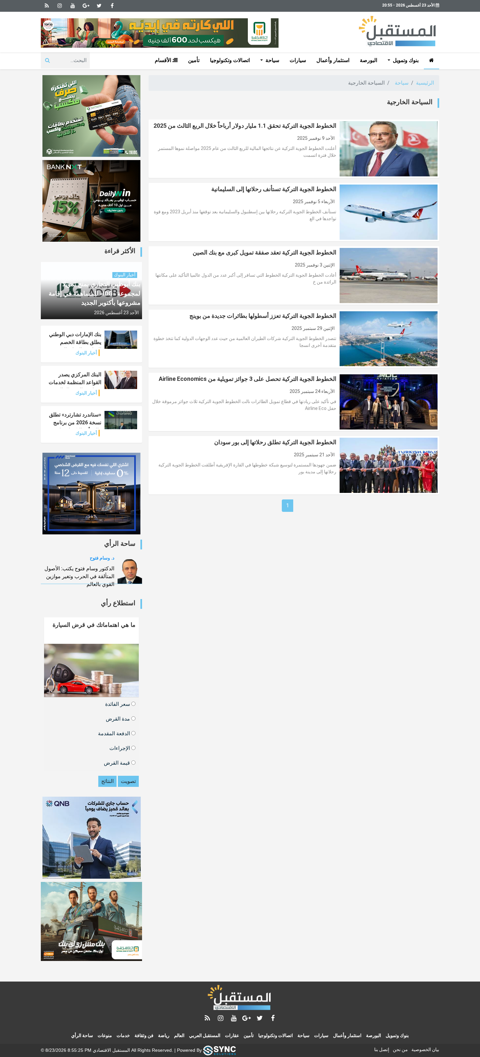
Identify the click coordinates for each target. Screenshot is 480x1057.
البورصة (368, 60)
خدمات (123, 1035)
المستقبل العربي (204, 1035)
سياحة (401, 83)
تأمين (194, 60)
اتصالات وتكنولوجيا (230, 60)
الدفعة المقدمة (114, 733)
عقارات (232, 1035)
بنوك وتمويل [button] (405, 60)
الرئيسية (425, 83)
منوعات (105, 1035)
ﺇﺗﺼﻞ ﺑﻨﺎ (381, 1049)
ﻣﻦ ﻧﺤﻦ (400, 1049)
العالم (179, 1035)
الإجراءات (120, 748)
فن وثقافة (144, 1035)
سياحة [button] (271, 60)
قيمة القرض (117, 762)
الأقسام (163, 60)
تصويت (128, 781)
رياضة (163, 1035)
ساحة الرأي (82, 1035)
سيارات (298, 60)
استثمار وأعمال (332, 60)
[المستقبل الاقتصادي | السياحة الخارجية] (240, 998)
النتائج (107, 781)
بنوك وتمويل (397, 1035)
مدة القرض (118, 718)
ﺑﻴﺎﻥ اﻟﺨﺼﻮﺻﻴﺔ (425, 1049)
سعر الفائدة (118, 704)
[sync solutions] (219, 1049)
